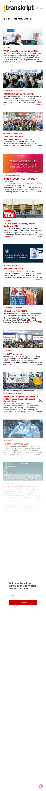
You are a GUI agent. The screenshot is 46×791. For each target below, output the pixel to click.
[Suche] (35, 8)
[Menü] (41, 8)
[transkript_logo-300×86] (19, 8)
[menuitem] (14, 1)
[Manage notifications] (41, 786)
